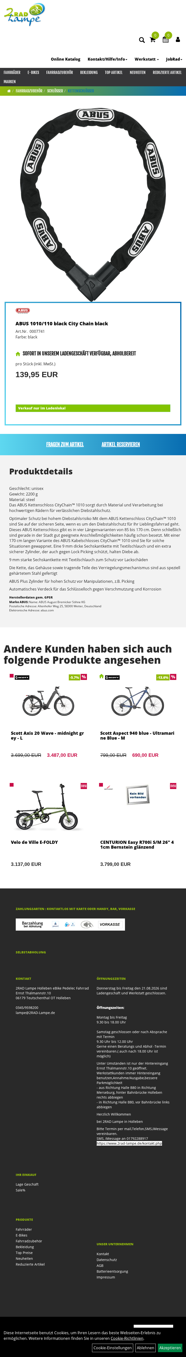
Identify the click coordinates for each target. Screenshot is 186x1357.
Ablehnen (145, 1347)
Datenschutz (107, 1259)
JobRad (173, 59)
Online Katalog (65, 59)
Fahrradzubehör (59, 72)
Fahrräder (12, 72)
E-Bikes (33, 72)
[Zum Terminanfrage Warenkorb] (166, 40)
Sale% (20, 1190)
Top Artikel (114, 72)
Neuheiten (138, 72)
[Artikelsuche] (142, 40)
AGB (100, 1265)
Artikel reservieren (121, 444)
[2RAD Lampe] (25, 14)
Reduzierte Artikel (167, 72)
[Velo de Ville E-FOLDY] (48, 831)
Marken (10, 81)
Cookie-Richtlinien (127, 1338)
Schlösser (55, 90)
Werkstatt (145, 59)
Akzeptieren (170, 1347)
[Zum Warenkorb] (152, 40)
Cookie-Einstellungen (112, 1347)
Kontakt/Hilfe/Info (106, 59)
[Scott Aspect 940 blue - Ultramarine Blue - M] (137, 722)
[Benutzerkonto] (177, 39)
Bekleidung (89, 72)
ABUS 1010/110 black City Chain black (62, 323)
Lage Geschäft (27, 1184)
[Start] (9, 90)
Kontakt (103, 1254)
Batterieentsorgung (112, 1271)
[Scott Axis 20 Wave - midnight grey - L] (48, 722)
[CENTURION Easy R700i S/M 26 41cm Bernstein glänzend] (137, 831)
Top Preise (24, 1252)
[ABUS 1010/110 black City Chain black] (93, 205)
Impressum (106, 1277)
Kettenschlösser (81, 90)
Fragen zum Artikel (65, 444)
